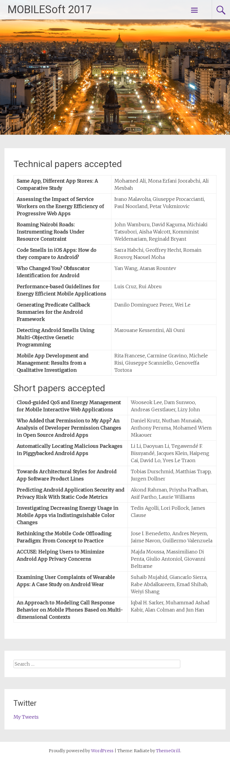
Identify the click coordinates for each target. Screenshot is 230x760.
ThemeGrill (168, 750)
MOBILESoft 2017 (49, 9)
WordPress (102, 750)
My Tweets (26, 717)
